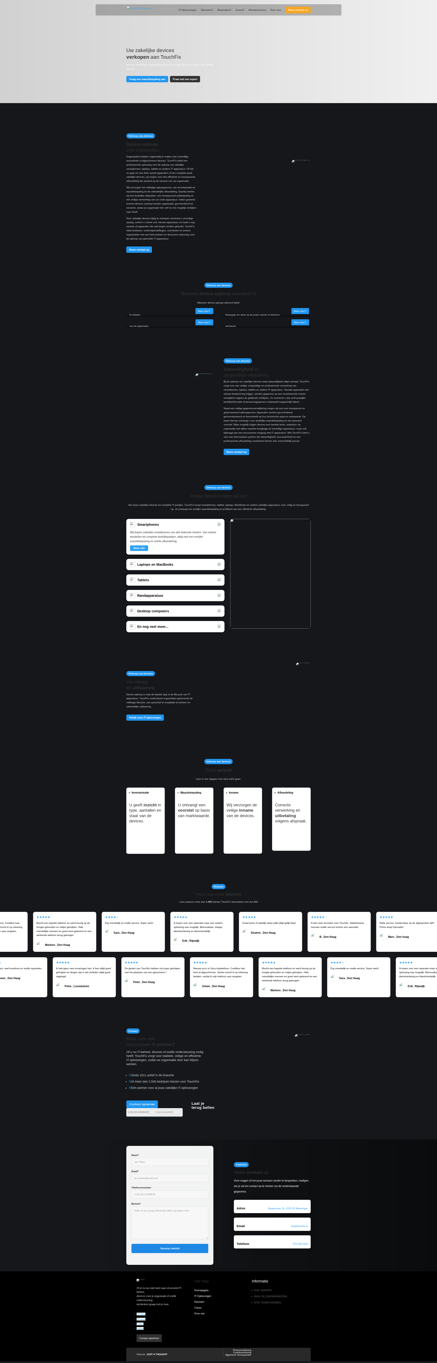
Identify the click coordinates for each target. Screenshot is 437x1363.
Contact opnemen (142, 1104)
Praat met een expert (185, 79)
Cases (239, 10)
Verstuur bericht (170, 1248)
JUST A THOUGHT (157, 1354)
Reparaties (223, 10)
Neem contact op (298, 10)
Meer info (203, 311)
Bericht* (136, 1203)
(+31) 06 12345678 (138, 1112)
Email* (135, 1171)
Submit (178, 1112)
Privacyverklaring (242, 1350)
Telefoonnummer (141, 1187)
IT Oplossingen (188, 10)
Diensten (206, 10)
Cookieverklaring (242, 1352)
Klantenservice (257, 10)
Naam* (135, 1155)
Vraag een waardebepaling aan (147, 79)
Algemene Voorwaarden (238, 1354)
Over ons (275, 10)
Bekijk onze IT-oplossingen (145, 717)
